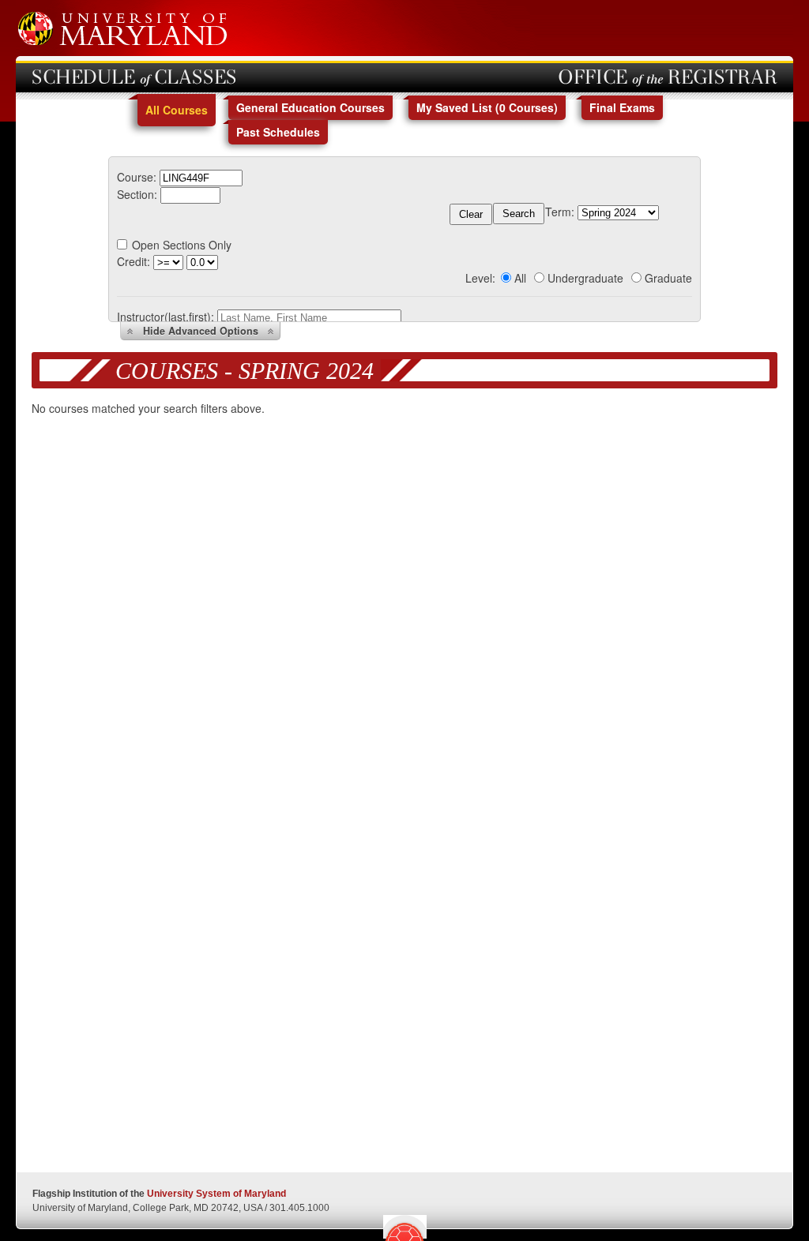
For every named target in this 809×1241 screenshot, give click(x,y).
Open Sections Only (181, 245)
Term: (559, 211)
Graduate (668, 278)
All (520, 278)
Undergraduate (585, 278)
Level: (480, 278)
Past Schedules (278, 132)
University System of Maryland (216, 1193)
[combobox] (201, 177)
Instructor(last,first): (165, 316)
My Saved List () (487, 107)
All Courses (176, 110)
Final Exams (622, 107)
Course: (136, 177)
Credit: (133, 261)
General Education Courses (310, 107)
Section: (137, 194)
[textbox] (201, 178)
